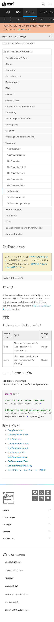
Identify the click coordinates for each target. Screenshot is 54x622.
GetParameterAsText (16, 167)
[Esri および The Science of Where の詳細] (8, 498)
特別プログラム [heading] (9, 538)
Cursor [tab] (9, 64)
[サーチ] (50, 36)
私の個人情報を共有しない (17, 610)
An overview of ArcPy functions (18, 52)
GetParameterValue (16, 185)
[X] (41, 492)
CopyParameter (14, 149)
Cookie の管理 (12, 602)
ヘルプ (18, 19)
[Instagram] (41, 498)
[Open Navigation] (50, 4)
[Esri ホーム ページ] (8, 4)
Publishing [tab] (11, 215)
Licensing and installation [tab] (19, 118)
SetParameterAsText (16, 197)
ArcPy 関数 (16, 43)
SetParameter (13, 191)
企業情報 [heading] (6, 531)
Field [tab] (8, 88)
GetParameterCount (16, 173)
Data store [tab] (11, 70)
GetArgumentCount (16, 155)
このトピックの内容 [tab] (13, 277)
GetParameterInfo (15, 179)
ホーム (4, 19)
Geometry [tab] (11, 112)
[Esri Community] (35, 498)
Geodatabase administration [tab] (20, 106)
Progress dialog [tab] (13, 209)
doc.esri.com (23, 29)
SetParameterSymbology (18, 203)
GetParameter (13, 161)
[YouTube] (48, 498)
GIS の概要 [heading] (7, 525)
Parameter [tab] (11, 143)
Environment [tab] (12, 82)
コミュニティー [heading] (9, 517)
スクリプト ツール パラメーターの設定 (27, 470)
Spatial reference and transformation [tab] (24, 227)
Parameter (29, 43)
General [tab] (10, 94)
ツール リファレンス (24, 19)
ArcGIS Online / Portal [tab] (17, 58)
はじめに (11, 19)
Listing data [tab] (12, 124)
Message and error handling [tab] (20, 136)
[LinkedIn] (48, 492)
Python (33, 19)
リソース (30, 12)
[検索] (43, 4)
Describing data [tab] (14, 76)
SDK (43, 19)
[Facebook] (35, 492)
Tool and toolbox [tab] (14, 234)
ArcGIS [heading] (6, 510)
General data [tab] (12, 100)
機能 (18, 12)
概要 (8, 12)
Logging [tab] (10, 130)
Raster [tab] (9, 221)
